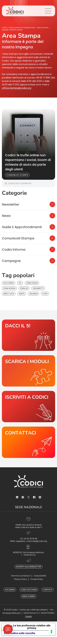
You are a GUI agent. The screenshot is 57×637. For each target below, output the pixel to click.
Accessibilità (40, 575)
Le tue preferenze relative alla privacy (31, 626)
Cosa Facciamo (29, 589)
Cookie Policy (37, 579)
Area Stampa (28, 596)
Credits (28, 616)
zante (22, 293)
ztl (20, 283)
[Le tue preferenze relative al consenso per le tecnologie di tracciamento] (51, 631)
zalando (33, 293)
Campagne (11, 261)
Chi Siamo (10, 589)
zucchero (8, 283)
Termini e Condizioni (20, 575)
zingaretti (38, 288)
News (6, 216)
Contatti (47, 589)
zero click (8, 293)
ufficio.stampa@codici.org (16, 88)
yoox (45, 293)
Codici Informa (13, 249)
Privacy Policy (20, 579)
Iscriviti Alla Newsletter (28, 566)
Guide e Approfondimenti (22, 227)
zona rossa (9, 288)
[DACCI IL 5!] (28, 335)
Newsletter (10, 204)
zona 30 (24, 288)
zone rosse (32, 283)
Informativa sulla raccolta (19, 633)
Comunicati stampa (17, 174)
